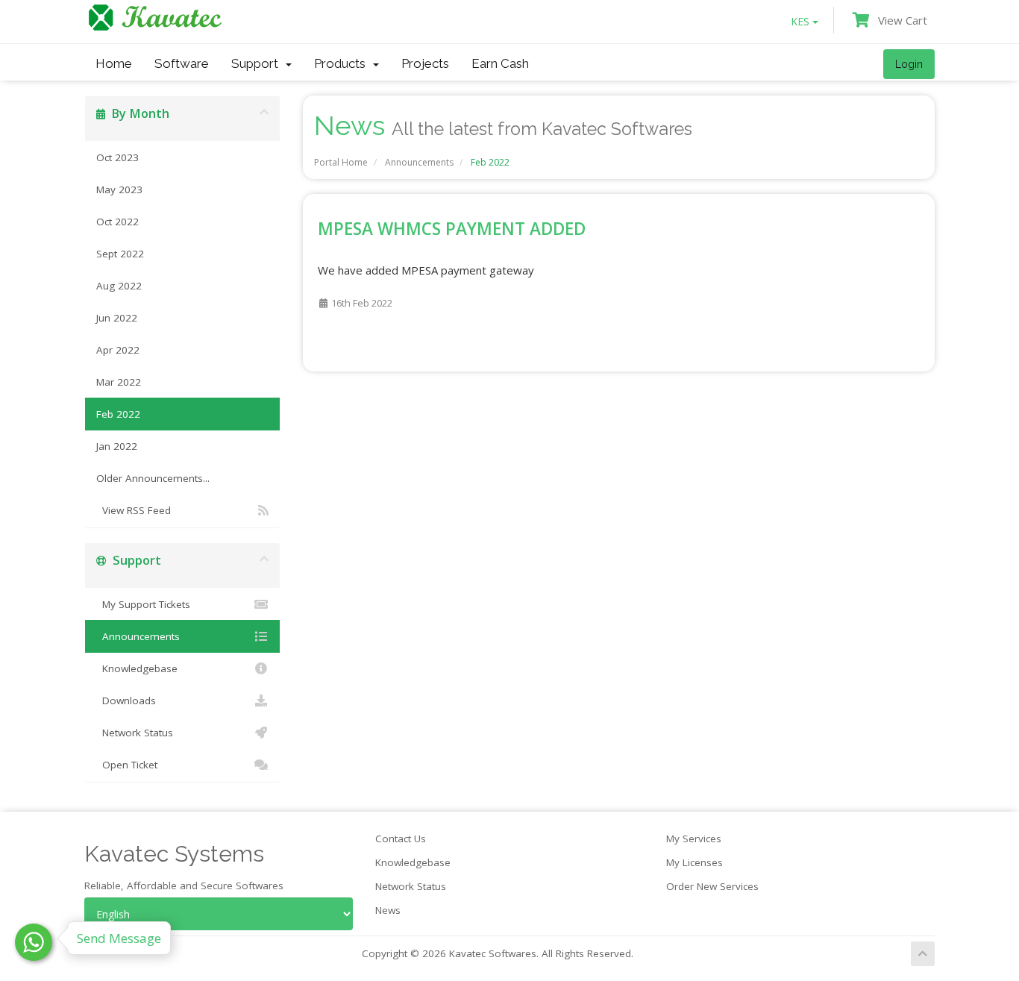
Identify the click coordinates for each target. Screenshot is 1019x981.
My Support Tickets (143, 604)
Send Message (119, 938)
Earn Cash (500, 63)
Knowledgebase (137, 668)
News (388, 910)
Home (113, 63)
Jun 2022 (116, 318)
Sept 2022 (120, 253)
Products (342, 63)
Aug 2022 (119, 285)
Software (181, 63)
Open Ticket (126, 764)
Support (257, 63)
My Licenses (694, 862)
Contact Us (400, 838)
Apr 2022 (117, 350)
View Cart (899, 20)
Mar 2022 (118, 382)
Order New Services (712, 886)
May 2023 (119, 189)
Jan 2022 (116, 446)
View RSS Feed (133, 510)
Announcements (419, 162)
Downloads (126, 700)
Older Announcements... (153, 478)
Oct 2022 (117, 221)
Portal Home (341, 162)
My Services (693, 838)
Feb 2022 (118, 414)
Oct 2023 (117, 157)
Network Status (134, 732)
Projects (425, 63)
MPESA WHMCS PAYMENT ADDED (452, 228)
